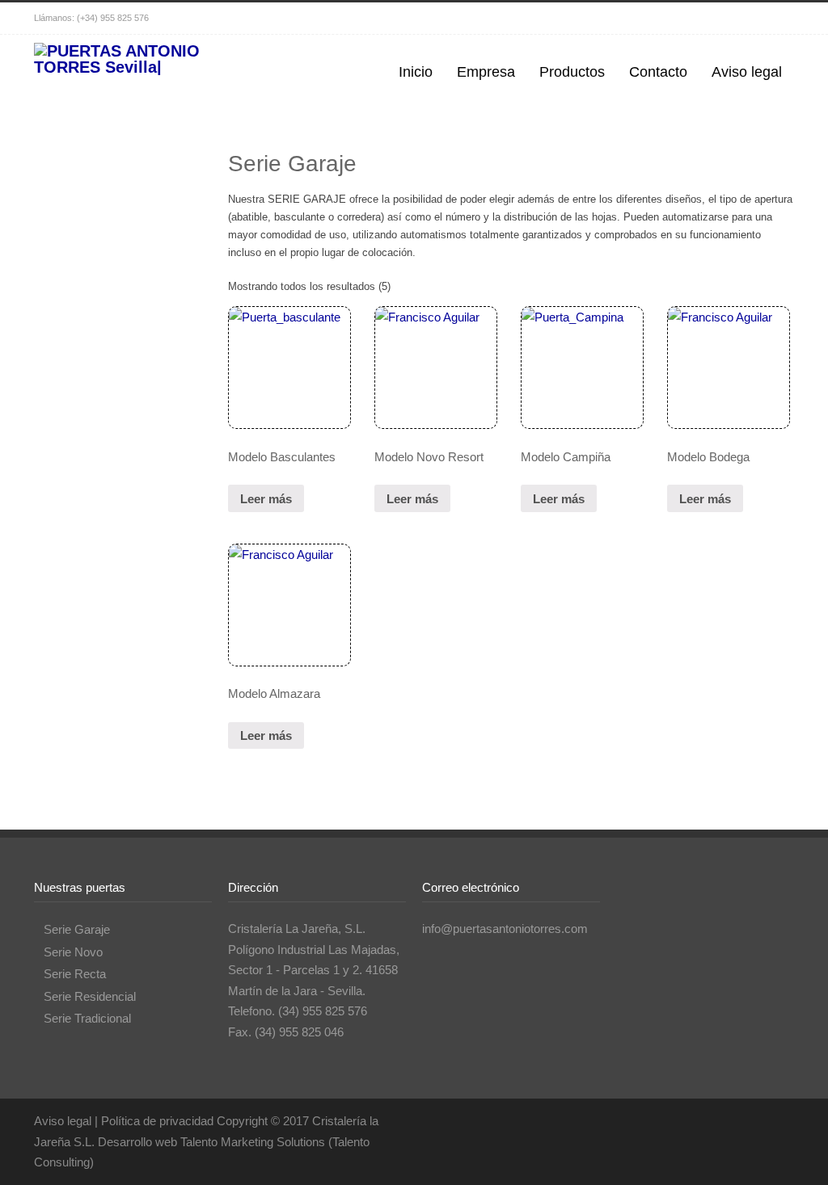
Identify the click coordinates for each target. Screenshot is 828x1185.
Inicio (416, 72)
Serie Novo (73, 952)
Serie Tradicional (87, 1018)
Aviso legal (747, 72)
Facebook (745, 18)
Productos (572, 72)
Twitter (713, 18)
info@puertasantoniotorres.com (505, 928)
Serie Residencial (90, 996)
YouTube (778, 18)
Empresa (486, 72)
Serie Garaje (77, 929)
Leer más (266, 499)
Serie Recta (75, 974)
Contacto (658, 72)
